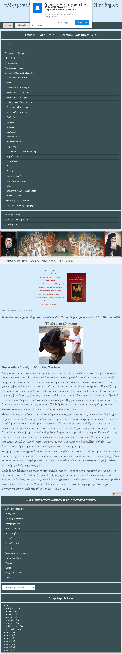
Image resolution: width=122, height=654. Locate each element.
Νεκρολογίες (11, 58)
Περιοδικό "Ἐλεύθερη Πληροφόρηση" (21, 205)
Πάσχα (8, 166)
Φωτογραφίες (11, 63)
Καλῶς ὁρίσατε (22, 25)
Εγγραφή (82, 22)
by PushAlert (38, 25)
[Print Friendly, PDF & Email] (117, 493)
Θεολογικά (10, 131)
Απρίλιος (10, 620)
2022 (7, 641)
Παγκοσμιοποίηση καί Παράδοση (20, 151)
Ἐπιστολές (9, 577)
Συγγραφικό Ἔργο (13, 572)
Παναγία (9, 171)
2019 (7, 650)
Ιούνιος (9, 614)
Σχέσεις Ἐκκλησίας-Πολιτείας (18, 102)
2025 (7, 632)
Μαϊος (9, 617)
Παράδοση (10, 146)
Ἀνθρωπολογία (12, 136)
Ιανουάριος (11, 629)
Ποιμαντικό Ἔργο (13, 558)
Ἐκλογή (8, 538)
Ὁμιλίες (8, 563)
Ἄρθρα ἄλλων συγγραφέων (16, 219)
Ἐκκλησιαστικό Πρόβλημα (17, 87)
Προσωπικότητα (12, 48)
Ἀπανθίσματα (11, 224)
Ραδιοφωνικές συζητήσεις (16, 77)
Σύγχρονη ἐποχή (13, 176)
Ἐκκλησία (10, 117)
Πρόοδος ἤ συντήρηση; (15, 181)
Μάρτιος (10, 623)
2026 (7, 605)
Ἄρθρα (8, 82)
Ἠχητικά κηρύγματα (14, 68)
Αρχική (8, 25)
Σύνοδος (9, 122)
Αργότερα (63, 22)
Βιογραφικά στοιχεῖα (14, 508)
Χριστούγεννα (12, 161)
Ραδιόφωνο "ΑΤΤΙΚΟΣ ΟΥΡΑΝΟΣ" (19, 72)
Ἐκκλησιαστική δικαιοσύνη (17, 92)
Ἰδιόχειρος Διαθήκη (14, 518)
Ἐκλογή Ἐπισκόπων (13, 543)
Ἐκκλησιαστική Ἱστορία (16, 97)
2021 (7, 644)
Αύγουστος (11, 608)
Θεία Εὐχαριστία (13, 141)
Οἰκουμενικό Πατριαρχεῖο (17, 107)
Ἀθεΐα (8, 186)
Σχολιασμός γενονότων (16, 112)
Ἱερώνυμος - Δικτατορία (16, 553)
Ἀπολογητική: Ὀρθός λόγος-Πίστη (20, 190)
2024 (7, 635)
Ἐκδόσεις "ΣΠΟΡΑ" (13, 195)
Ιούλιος (9, 611)
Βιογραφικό (10, 43)
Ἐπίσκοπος (10, 127)
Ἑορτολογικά (11, 156)
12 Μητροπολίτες (12, 214)
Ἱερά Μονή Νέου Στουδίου (17, 200)
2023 (7, 638)
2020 (7, 647)
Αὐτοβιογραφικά (12, 523)
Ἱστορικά (9, 548)
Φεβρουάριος (12, 626)
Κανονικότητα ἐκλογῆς (15, 53)
